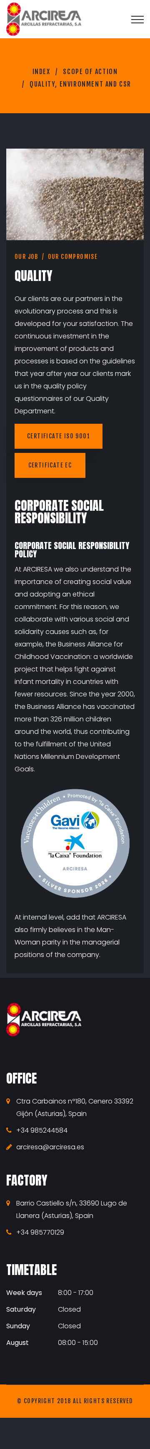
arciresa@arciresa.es (50, 1147)
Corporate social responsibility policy (72, 549)
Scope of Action (90, 71)
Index (41, 71)
